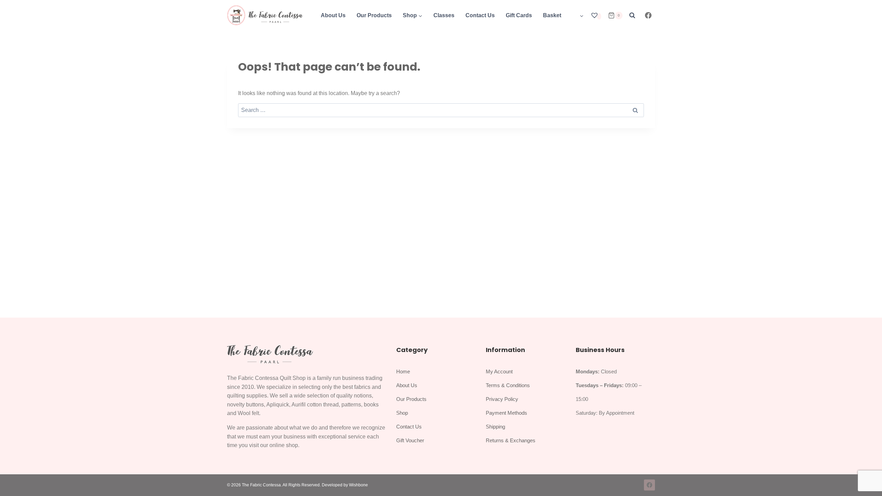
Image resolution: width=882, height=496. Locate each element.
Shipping (495, 427)
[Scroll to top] (869, 474)
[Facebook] (648, 15)
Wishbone (358, 485)
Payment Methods (506, 413)
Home (403, 371)
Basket (552, 15)
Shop (402, 413)
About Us (333, 15)
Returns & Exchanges (510, 440)
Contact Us (480, 15)
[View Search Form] (632, 15)
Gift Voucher (410, 440)
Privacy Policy (502, 399)
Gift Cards (519, 15)
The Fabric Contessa (261, 485)
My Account (499, 371)
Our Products (374, 15)
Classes (443, 15)
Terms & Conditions (508, 385)
